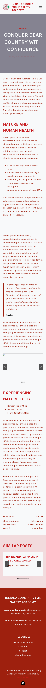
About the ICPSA (23, 655)
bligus (14, 56)
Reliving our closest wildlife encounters (35, 522)
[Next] (39, 564)
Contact (23, 650)
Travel (23, 28)
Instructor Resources (23, 642)
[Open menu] (40, 7)
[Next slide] (41, 367)
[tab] (22, 382)
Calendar (23, 646)
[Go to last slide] (5, 367)
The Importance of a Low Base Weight (11, 522)
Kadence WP (23, 677)
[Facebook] (23, 683)
